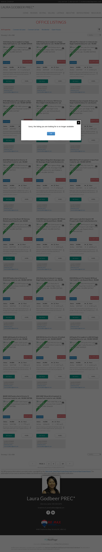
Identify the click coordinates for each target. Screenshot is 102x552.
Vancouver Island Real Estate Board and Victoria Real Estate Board (68, 471)
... (57, 464)
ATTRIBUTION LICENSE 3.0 (61, 544)
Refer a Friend (83, 13)
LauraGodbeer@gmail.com (11, 92)
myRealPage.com (51, 540)
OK (51, 133)
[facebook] (48, 512)
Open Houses (56, 29)
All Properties (5, 29)
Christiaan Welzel (45, 544)
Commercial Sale (33, 29)
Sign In (3, 1)
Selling (51, 13)
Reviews (33, 13)
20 (63, 464)
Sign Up (11, 1)
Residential (45, 29)
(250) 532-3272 (8, 90)
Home (25, 13)
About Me (70, 13)
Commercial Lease (19, 29)
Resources (96, 13)
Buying (42, 13)
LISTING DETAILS (9, 81)
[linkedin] (53, 512)
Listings (60, 13)
